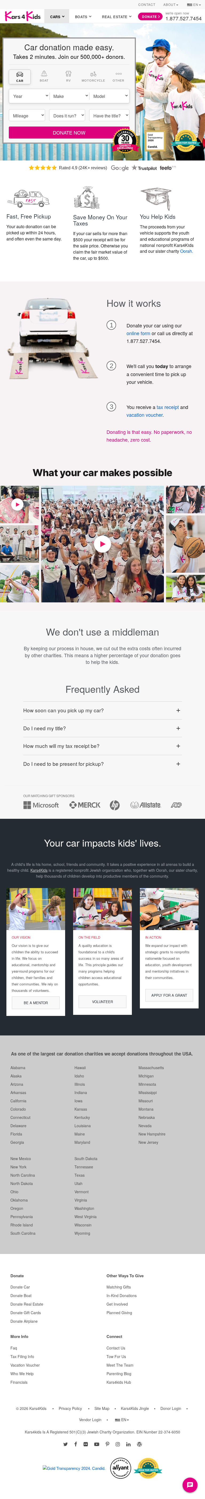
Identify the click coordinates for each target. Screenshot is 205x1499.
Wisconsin (83, 1225)
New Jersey (148, 1142)
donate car (20, 1287)
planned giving (119, 1312)
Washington (84, 1208)
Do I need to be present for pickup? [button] (63, 763)
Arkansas (18, 1092)
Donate (149, 16)
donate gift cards (25, 1312)
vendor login (90, 1419)
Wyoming (82, 1233)
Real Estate (115, 16)
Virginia (80, 1200)
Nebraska (147, 1117)
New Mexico (20, 1158)
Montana (146, 1109)
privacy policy (70, 1408)
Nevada (145, 1125)
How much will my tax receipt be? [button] (61, 745)
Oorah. (186, 251)
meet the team (120, 1365)
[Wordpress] (139, 1444)
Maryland (82, 1142)
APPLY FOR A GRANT (169, 995)
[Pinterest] (107, 1444)
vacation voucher (145, 414)
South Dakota (85, 1158)
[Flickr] (85, 1444)
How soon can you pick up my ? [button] (63, 710)
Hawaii (80, 1067)
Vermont (81, 1191)
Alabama (17, 1067)
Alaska (16, 1076)
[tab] (20, 77)
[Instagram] (118, 1444)
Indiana (80, 1092)
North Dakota (21, 1183)
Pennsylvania (21, 1216)
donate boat (20, 1295)
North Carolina (22, 1175)
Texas (79, 1175)
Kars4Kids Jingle (135, 1408)
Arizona (16, 1084)
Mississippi (148, 1092)
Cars (55, 16)
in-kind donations (122, 1295)
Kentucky (82, 1117)
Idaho (79, 1076)
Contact (146, 4)
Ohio (14, 1191)
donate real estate (26, 1304)
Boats (81, 16)
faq (13, 1348)
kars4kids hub (119, 1382)
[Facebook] (76, 1444)
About (169, 4)
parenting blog (119, 1373)
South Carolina (23, 1233)
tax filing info (22, 1356)
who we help (22, 1373)
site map (101, 1408)
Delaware (18, 1125)
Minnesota (147, 1084)
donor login (170, 1408)
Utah (78, 1183)
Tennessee (83, 1166)
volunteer (102, 1001)
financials (18, 1382)
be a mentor (36, 1002)
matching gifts (119, 1287)
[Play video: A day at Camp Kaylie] (102, 544)
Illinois (79, 1084)
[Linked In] (128, 1444)
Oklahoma (19, 1200)
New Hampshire (152, 1134)
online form (138, 333)
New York (18, 1166)
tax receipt (168, 406)
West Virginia (85, 1216)
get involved (117, 1304)
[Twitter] (65, 1444)
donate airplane (24, 1321)
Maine (79, 1134)
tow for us (116, 1356)
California (18, 1100)
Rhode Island (21, 1225)
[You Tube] (97, 1444)
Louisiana (82, 1125)
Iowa (78, 1100)
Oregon (16, 1208)
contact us (116, 1348)
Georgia (17, 1142)
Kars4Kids (39, 870)
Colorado (18, 1109)
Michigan (146, 1076)
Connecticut (20, 1117)
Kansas (80, 1109)
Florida (16, 1134)
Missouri (146, 1100)
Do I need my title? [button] (44, 728)
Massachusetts (151, 1067)
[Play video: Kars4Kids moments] (17, 504)
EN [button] (194, 5)
